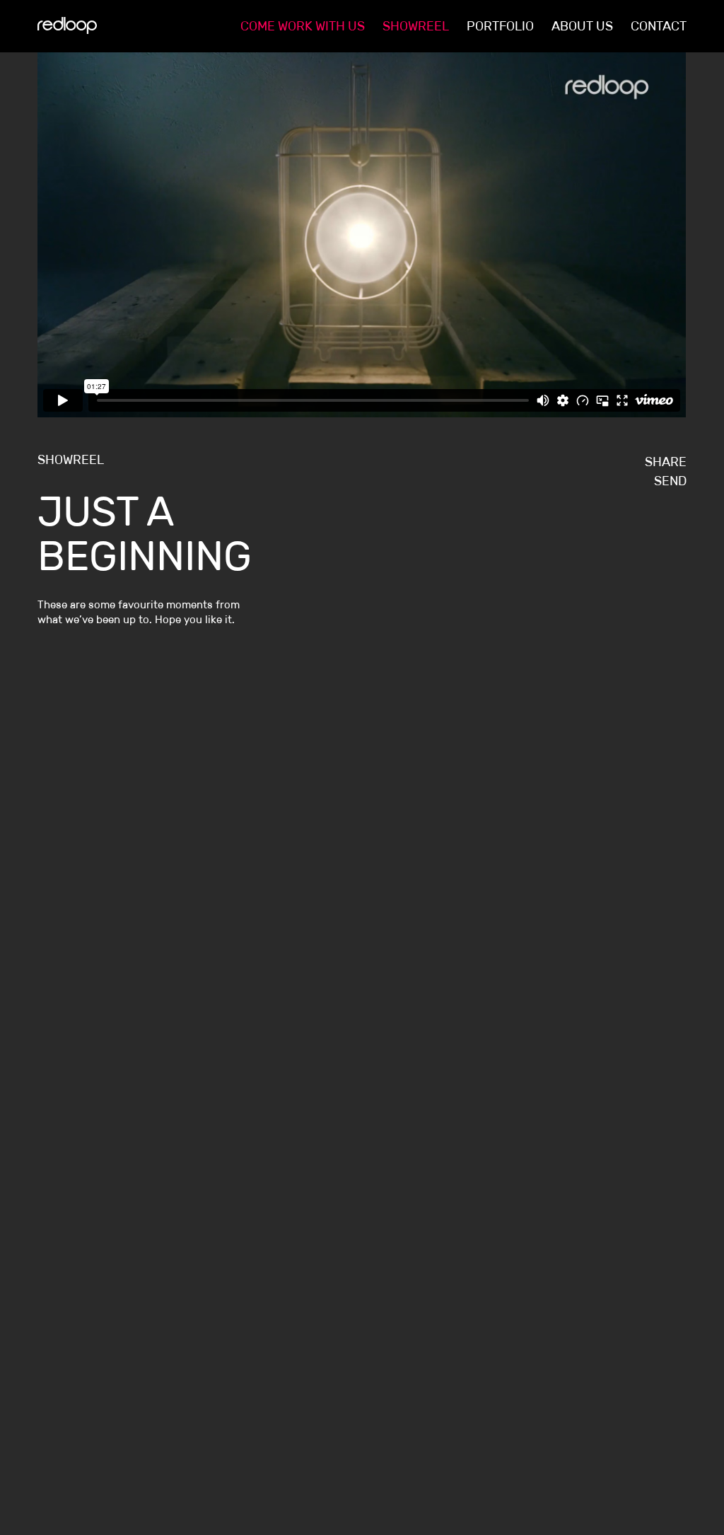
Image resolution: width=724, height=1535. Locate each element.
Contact (659, 26)
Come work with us (302, 26)
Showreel (416, 26)
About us (582, 26)
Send (670, 481)
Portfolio (500, 26)
